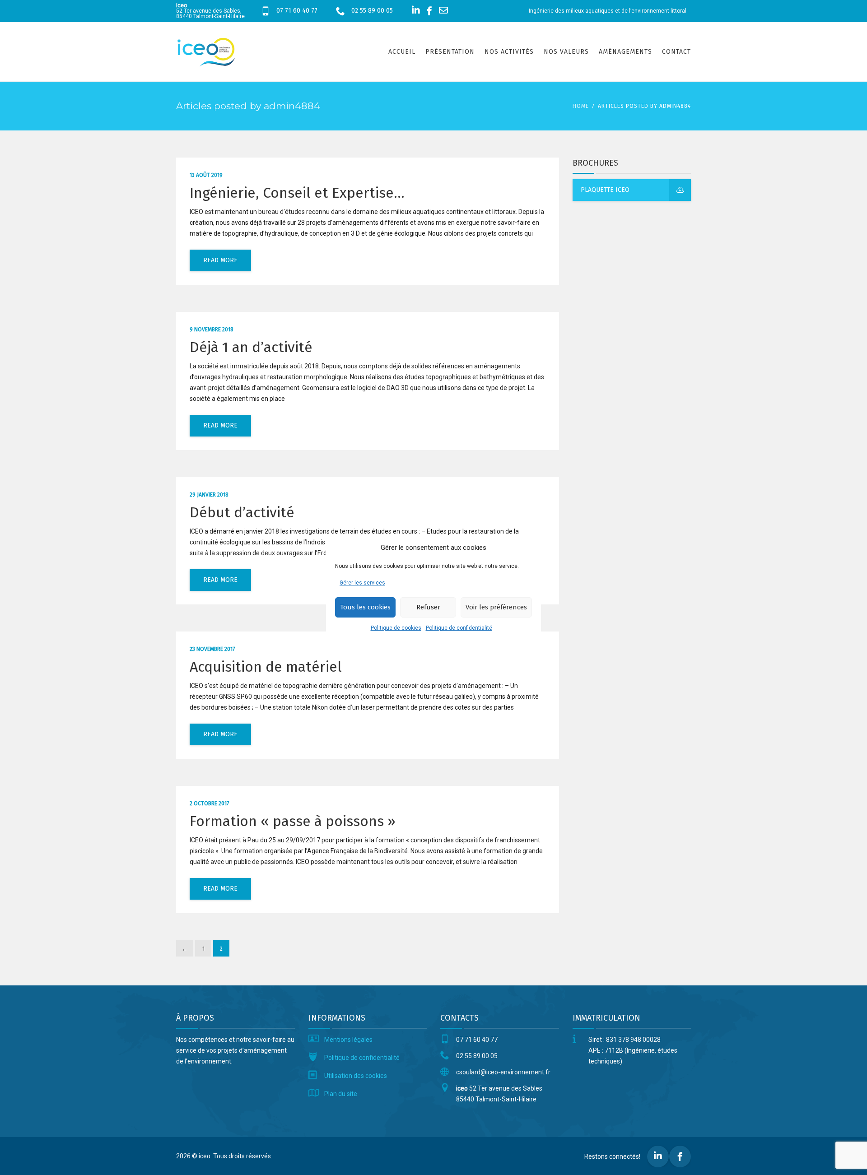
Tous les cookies (365, 607)
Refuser (428, 607)
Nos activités (509, 52)
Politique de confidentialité (459, 628)
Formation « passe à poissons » (293, 821)
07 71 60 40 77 (296, 10)
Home (581, 106)
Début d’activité (242, 512)
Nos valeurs (566, 52)
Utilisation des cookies (355, 1075)
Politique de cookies (396, 628)
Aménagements (625, 52)
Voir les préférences (496, 607)
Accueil (401, 52)
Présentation (450, 52)
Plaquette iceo (605, 190)
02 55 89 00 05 (372, 10)
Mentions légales (348, 1039)
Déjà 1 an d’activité (251, 347)
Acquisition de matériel (266, 667)
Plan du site (340, 1093)
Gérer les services (362, 583)
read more (220, 260)
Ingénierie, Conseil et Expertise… (297, 193)
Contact (676, 52)
